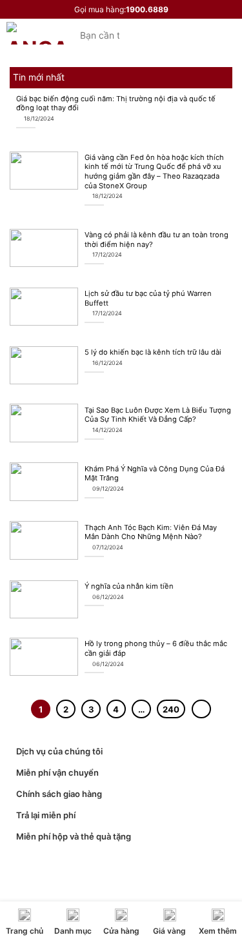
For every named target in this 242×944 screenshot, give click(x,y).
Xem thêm (218, 931)
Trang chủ (24, 931)
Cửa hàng (121, 931)
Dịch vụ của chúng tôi (59, 751)
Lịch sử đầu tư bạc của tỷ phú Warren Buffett (148, 298)
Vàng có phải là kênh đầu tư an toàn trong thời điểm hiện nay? (156, 239)
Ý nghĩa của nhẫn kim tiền (129, 586)
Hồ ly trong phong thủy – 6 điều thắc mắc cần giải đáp (156, 648)
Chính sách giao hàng (59, 794)
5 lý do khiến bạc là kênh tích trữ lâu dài (153, 352)
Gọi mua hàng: (121, 9)
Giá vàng (169, 931)
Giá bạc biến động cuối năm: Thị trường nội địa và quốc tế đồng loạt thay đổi (116, 103)
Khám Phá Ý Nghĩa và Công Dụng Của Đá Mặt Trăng (155, 473)
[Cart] (229, 33)
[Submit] (141, 35)
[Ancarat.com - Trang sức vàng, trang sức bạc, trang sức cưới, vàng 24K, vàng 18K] (36, 33)
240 (171, 709)
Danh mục (73, 931)
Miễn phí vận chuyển (57, 772)
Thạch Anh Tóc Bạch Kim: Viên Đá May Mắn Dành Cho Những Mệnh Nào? (151, 532)
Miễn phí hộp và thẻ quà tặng (73, 836)
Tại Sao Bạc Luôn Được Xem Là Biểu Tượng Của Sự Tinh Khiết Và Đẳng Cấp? (158, 415)
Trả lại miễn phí (46, 815)
